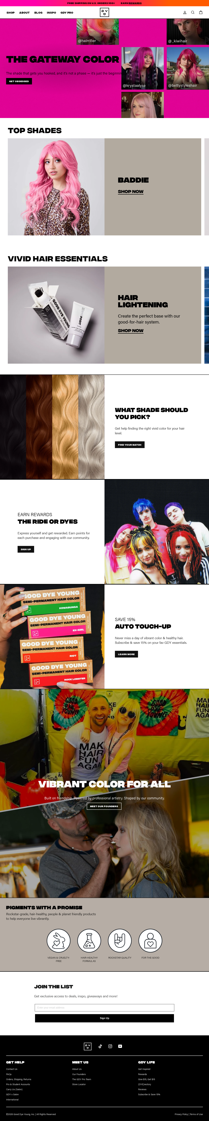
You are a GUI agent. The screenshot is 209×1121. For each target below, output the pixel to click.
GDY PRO (67, 12)
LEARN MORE (126, 654)
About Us (77, 1068)
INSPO (51, 12)
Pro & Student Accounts (18, 1084)
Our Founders (79, 1074)
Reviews (142, 1089)
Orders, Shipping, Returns (18, 1079)
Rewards (142, 1074)
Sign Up (104, 1018)
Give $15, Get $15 (146, 1079)
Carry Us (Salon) (14, 1089)
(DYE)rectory (144, 1084)
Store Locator (79, 1084)
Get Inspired (144, 1068)
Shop (11, 12)
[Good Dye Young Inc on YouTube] (120, 1046)
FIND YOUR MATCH (129, 444)
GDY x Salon (12, 1094)
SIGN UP (26, 549)
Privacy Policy (181, 1114)
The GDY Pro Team (81, 1079)
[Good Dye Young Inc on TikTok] (100, 1046)
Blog (38, 12)
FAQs (8, 1074)
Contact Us (11, 1068)
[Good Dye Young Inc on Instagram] (110, 1046)
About (24, 12)
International (12, 1099)
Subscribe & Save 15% (149, 1094)
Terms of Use (196, 1114)
